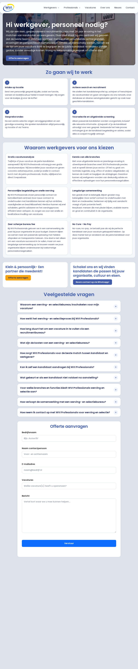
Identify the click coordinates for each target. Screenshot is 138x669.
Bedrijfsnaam (29, 432)
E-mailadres (28, 464)
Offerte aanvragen (19, 58)
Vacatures (27, 480)
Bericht (26, 495)
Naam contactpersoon (34, 448)
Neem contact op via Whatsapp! (92, 282)
